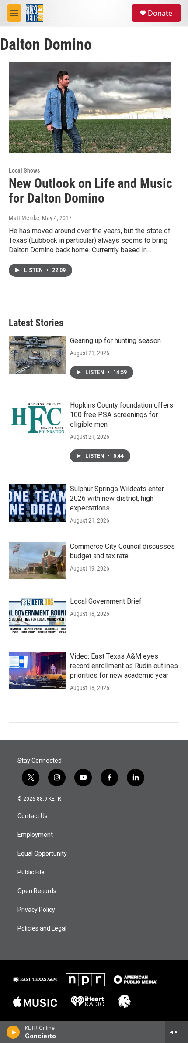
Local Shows (24, 170)
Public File (31, 872)
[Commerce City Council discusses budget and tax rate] (37, 560)
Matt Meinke (24, 217)
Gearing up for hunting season (115, 340)
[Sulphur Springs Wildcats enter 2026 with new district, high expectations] (37, 503)
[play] (13, 1032)
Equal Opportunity (42, 853)
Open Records (36, 891)
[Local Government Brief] (37, 615)
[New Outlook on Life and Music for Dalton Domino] (90, 107)
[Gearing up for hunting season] (37, 355)
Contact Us (32, 816)
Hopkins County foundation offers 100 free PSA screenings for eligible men (121, 414)
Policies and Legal (41, 928)
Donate (160, 13)
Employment (35, 835)
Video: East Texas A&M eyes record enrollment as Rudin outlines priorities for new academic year (124, 665)
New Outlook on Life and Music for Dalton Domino (90, 191)
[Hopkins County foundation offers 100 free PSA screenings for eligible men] (37, 419)
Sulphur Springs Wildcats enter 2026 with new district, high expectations (117, 498)
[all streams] (176, 1032)
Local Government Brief (106, 601)
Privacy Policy (36, 910)
